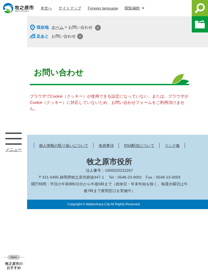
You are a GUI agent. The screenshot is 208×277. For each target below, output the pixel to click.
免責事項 (106, 145)
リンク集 (172, 145)
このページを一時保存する (200, 24)
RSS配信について (139, 145)
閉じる (98, 28)
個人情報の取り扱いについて (63, 145)
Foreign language (103, 8)
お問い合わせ (63, 36)
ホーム (57, 27)
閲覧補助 (132, 8)
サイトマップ (69, 8)
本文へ (46, 8)
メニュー (13, 138)
